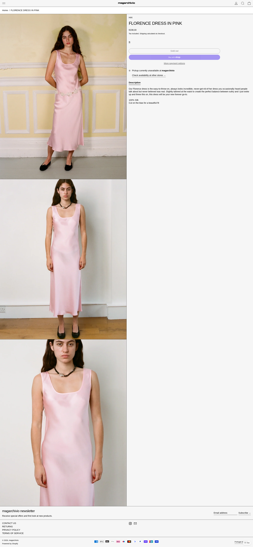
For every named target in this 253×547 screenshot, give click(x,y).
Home (5, 10)
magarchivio (13, 540)
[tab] (135, 83)
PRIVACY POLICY (11, 530)
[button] (242, 3)
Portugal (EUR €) (242, 542)
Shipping (143, 34)
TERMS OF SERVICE (13, 533)
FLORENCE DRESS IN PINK (25, 10)
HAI (130, 17)
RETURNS (7, 526)
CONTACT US (9, 523)
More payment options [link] (174, 63)
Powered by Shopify (10, 544)
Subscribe (243, 513)
